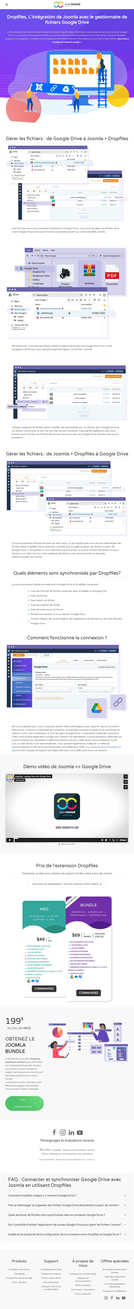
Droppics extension (36, 956)
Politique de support (51, 1273)
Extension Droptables (37, 959)
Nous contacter (83, 1294)
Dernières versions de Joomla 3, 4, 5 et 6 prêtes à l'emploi (43, 972)
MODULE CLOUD (33, 978)
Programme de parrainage (19, 1278)
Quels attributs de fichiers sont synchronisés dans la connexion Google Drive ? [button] (56, 1215)
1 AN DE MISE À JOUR (35, 949)
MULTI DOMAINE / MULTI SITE (38, 946)
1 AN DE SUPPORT (34, 952)
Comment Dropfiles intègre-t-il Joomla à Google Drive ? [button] (42, 1195)
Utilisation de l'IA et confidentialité (51, 1288)
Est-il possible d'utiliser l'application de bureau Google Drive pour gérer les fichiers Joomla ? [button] (65, 1224)
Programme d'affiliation (115, 1291)
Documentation (51, 1282)
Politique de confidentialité (82, 1274)
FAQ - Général (19, 1282)
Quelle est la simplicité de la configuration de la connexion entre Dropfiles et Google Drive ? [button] (64, 1234)
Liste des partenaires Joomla (115, 1278)
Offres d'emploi (83, 1285)
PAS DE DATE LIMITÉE (35, 968)
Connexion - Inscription (83, 1289)
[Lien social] (106, 1297)
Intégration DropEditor (38, 962)
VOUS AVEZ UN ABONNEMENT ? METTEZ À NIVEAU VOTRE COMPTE (65, 884)
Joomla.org (90, 1160)
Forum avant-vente (51, 1278)
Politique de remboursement (83, 1279)
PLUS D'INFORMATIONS (22, 1103)
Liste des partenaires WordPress (115, 1285)
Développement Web (51, 1269)
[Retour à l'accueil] (67, 4)
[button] (6, 4)
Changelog (19, 1273)
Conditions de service (19, 1269)
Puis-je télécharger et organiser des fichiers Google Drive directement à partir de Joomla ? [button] (63, 1205)
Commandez (44, 988)
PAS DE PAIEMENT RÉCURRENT (39, 965)
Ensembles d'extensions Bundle (115, 1271)
